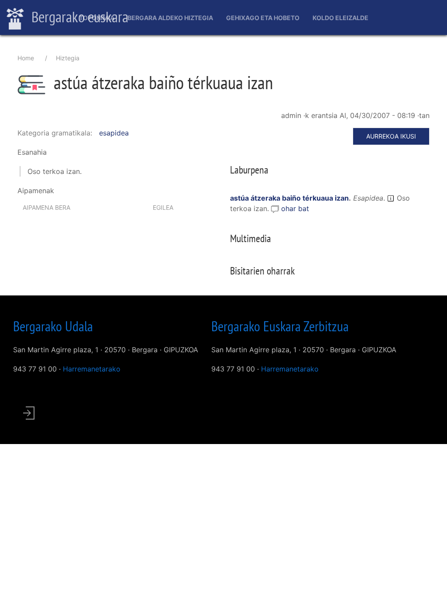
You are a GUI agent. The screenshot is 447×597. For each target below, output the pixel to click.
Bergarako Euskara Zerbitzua (280, 326)
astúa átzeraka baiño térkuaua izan (289, 198)
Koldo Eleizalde (340, 17)
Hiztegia (67, 58)
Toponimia (96, 17)
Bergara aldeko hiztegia (170, 17)
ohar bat (295, 208)
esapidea (114, 132)
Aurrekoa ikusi (391, 136)
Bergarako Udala (53, 326)
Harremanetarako (91, 368)
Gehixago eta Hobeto (262, 17)
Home (25, 58)
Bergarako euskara (78, 17)
